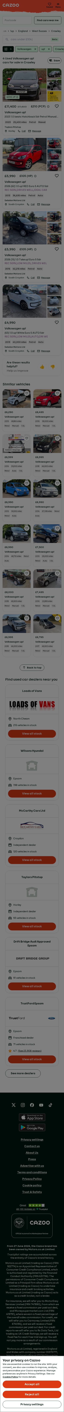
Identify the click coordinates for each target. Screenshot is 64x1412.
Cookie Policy (10, 1377)
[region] (32, 1384)
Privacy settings (32, 1404)
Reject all (32, 1394)
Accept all (32, 1384)
